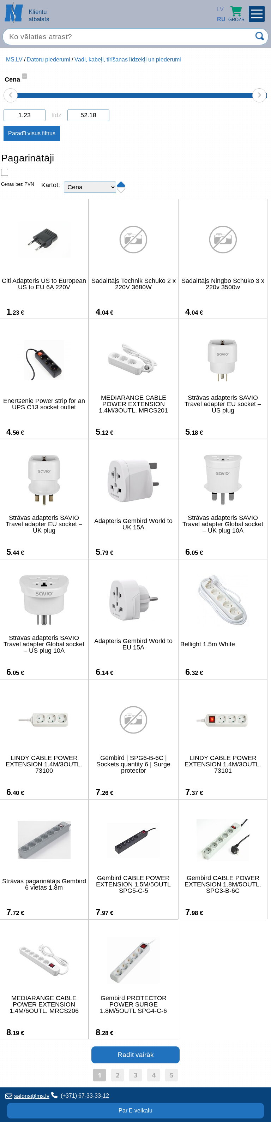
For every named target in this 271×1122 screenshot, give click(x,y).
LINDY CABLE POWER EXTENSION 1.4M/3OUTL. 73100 (44, 764)
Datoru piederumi (48, 60)
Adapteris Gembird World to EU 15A (133, 644)
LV (219, 9)
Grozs (236, 19)
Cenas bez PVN (17, 184)
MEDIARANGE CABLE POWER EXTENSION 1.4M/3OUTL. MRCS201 (133, 404)
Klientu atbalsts (39, 15)
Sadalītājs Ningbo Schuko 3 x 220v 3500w (222, 284)
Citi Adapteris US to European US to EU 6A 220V (44, 284)
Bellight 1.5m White (207, 644)
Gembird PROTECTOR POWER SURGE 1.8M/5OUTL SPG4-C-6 (133, 1004)
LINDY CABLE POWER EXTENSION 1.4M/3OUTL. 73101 (223, 764)
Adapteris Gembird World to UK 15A (133, 524)
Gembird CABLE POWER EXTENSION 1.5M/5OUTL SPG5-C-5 (133, 884)
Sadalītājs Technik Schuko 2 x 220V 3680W (133, 284)
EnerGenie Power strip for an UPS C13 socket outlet (44, 404)
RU (219, 19)
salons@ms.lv (31, 1096)
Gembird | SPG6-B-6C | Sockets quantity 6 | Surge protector (133, 764)
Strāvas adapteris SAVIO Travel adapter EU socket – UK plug (44, 524)
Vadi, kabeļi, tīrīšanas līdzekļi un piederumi (127, 60)
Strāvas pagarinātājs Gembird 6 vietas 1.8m (44, 884)
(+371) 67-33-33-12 (84, 1096)
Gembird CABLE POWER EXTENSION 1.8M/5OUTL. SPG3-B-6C (223, 884)
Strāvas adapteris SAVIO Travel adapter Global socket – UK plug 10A (222, 524)
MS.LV (14, 60)
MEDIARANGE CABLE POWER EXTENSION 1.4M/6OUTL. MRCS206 (44, 1004)
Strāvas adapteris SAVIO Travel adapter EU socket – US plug (223, 404)
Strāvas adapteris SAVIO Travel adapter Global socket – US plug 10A (44, 644)
